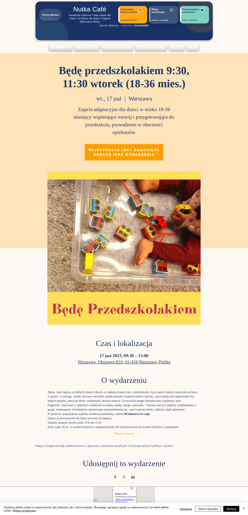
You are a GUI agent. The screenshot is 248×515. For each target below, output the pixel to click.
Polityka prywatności (24, 510)
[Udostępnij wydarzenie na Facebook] (115, 477)
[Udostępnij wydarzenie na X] (124, 477)
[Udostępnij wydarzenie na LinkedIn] (133, 477)
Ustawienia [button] (186, 509)
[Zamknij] (243, 509)
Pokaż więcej (124, 434)
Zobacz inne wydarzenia (124, 154)
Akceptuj (231, 509)
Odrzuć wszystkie (208, 509)
